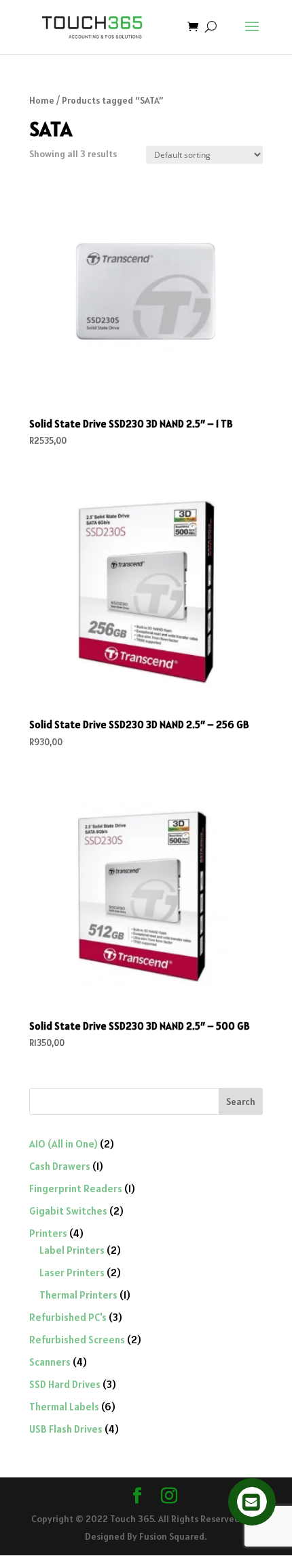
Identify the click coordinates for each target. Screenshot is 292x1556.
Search (240, 1101)
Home (41, 100)
